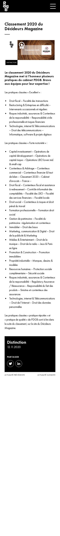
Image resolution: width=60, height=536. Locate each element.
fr (33, 6)
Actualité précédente (15, 375)
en (41, 6)
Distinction (16, 342)
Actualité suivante (46, 375)
